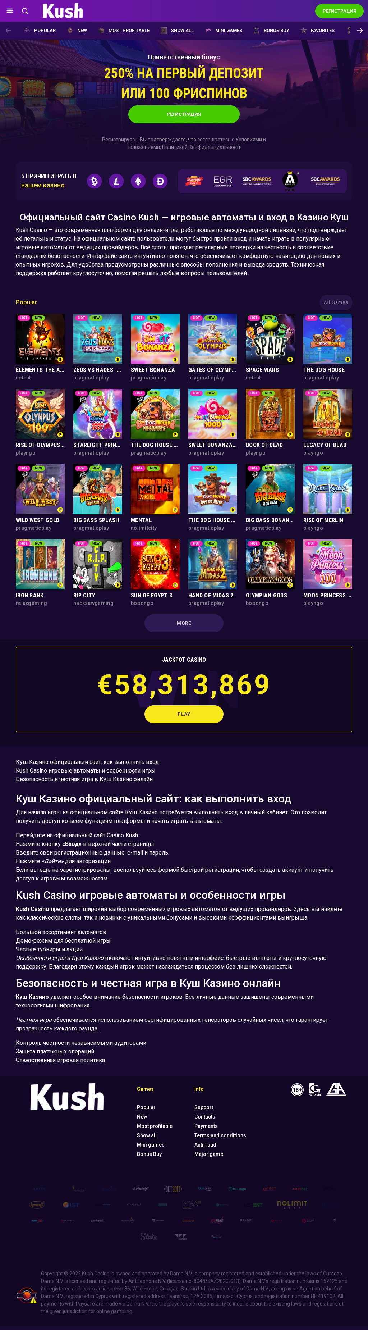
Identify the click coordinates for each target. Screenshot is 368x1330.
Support (203, 1107)
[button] (359, 30)
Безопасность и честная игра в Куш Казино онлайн (84, 779)
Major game (208, 1154)
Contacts (204, 1117)
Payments (206, 1126)
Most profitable (129, 30)
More (184, 623)
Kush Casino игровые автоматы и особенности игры (86, 770)
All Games (336, 302)
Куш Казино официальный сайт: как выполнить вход (87, 762)
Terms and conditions (220, 1135)
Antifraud (205, 1145)
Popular (45, 30)
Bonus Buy (276, 30)
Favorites (323, 30)
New (82, 30)
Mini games (228, 30)
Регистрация (184, 114)
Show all (182, 30)
